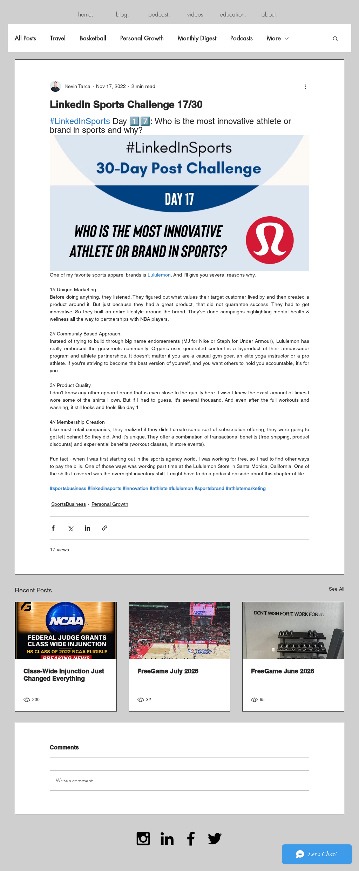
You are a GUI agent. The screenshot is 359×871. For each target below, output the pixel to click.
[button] (335, 38)
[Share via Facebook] (53, 528)
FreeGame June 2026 (282, 671)
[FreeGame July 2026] (179, 630)
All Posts (25, 38)
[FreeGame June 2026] (293, 630)
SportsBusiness (68, 504)
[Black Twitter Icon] (214, 838)
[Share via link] (104, 528)
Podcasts (241, 38)
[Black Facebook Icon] (191, 838)
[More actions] (305, 86)
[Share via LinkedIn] (87, 528)
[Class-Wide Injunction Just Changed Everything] (65, 630)
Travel (58, 38)
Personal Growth (142, 38)
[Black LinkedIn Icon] (167, 838)
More (274, 38)
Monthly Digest (197, 38)
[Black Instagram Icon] (143, 838)
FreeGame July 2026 (167, 671)
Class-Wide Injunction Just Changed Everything (63, 674)
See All (336, 589)
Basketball (93, 38)
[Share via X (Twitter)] (70, 528)
